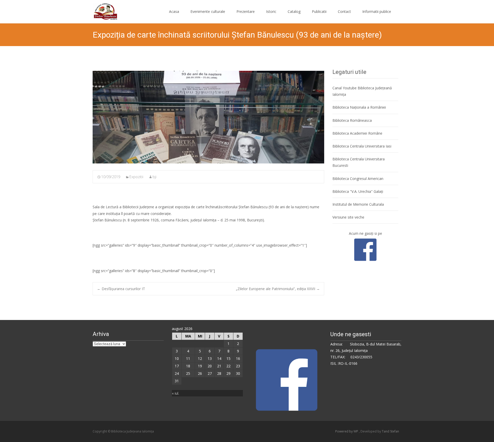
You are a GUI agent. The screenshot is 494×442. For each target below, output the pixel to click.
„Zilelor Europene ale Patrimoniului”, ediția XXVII (278, 288)
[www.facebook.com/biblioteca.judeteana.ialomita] (365, 249)
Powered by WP (347, 431)
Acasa (174, 11)
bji (154, 176)
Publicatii (319, 11)
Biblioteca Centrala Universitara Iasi (361, 146)
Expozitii (136, 176)
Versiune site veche (348, 217)
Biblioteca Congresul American (357, 178)
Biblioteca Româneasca (352, 120)
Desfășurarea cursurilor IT (121, 288)
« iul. (175, 393)
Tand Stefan (390, 431)
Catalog (294, 11)
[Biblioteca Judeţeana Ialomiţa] (102, 10)
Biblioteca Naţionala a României (359, 107)
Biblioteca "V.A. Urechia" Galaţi (357, 191)
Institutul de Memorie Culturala (358, 204)
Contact (344, 11)
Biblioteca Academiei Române (357, 133)
